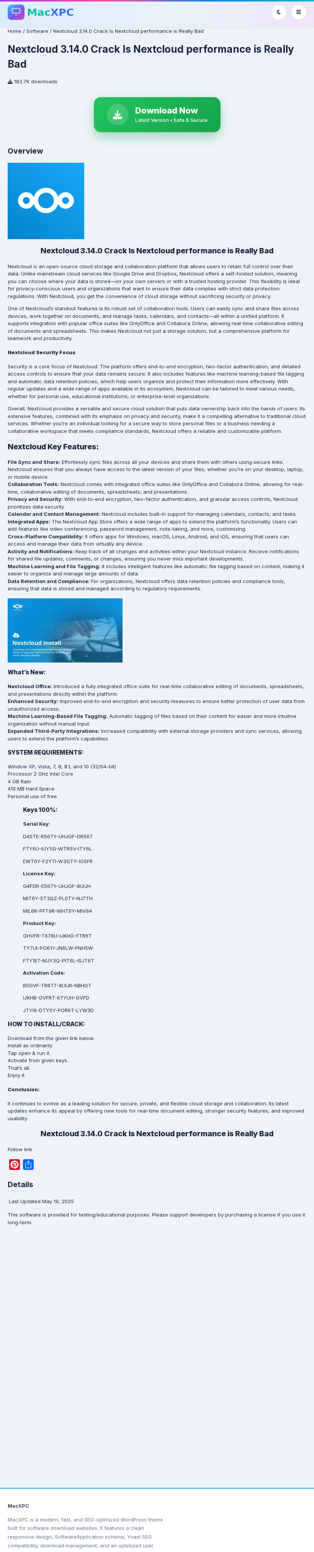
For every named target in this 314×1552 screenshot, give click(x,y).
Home (14, 31)
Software (37, 31)
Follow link (20, 1149)
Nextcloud (20, 266)
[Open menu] (298, 12)
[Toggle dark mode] (278, 12)
